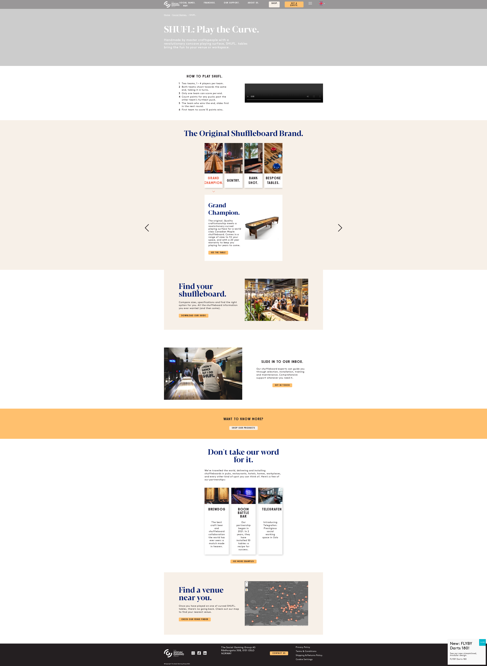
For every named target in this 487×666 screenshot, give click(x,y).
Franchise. (209, 3)
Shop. (274, 3)
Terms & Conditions (306, 651)
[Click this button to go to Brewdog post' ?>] (217, 521)
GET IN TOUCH (282, 385)
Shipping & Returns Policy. (309, 655)
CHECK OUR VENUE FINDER (194, 619)
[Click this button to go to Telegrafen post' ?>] (270, 521)
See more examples (243, 561)
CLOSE (482, 642)
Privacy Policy (303, 647)
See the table (218, 253)
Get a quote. (294, 4)
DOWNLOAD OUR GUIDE (193, 316)
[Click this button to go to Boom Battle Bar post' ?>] (243, 521)
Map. (185, 6)
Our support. (231, 3)
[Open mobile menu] (310, 3)
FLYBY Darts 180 (458, 659)
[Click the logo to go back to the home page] (172, 4)
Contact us (279, 653)
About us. (253, 3)
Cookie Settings (304, 659)
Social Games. (187, 3)
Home (167, 15)
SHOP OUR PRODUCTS (243, 428)
